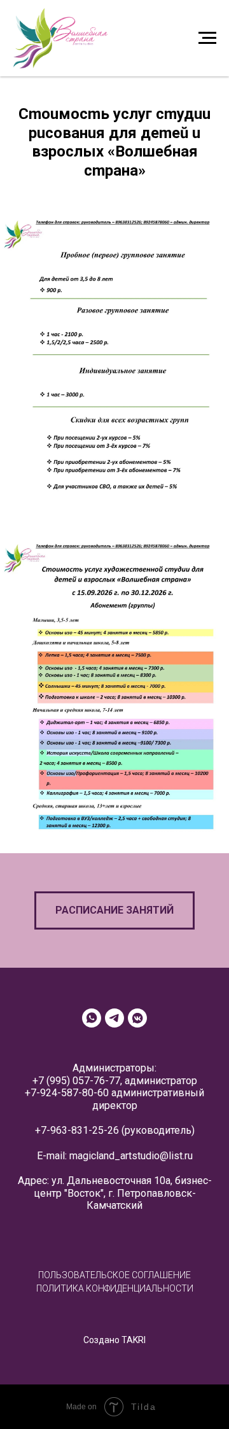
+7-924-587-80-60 (67, 1093)
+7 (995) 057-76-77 (76, 1081)
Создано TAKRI (114, 1340)
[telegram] (114, 1018)
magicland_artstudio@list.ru (131, 1156)
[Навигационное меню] (207, 38)
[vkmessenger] (137, 1018)
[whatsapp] (91, 1018)
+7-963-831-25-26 (77, 1130)
